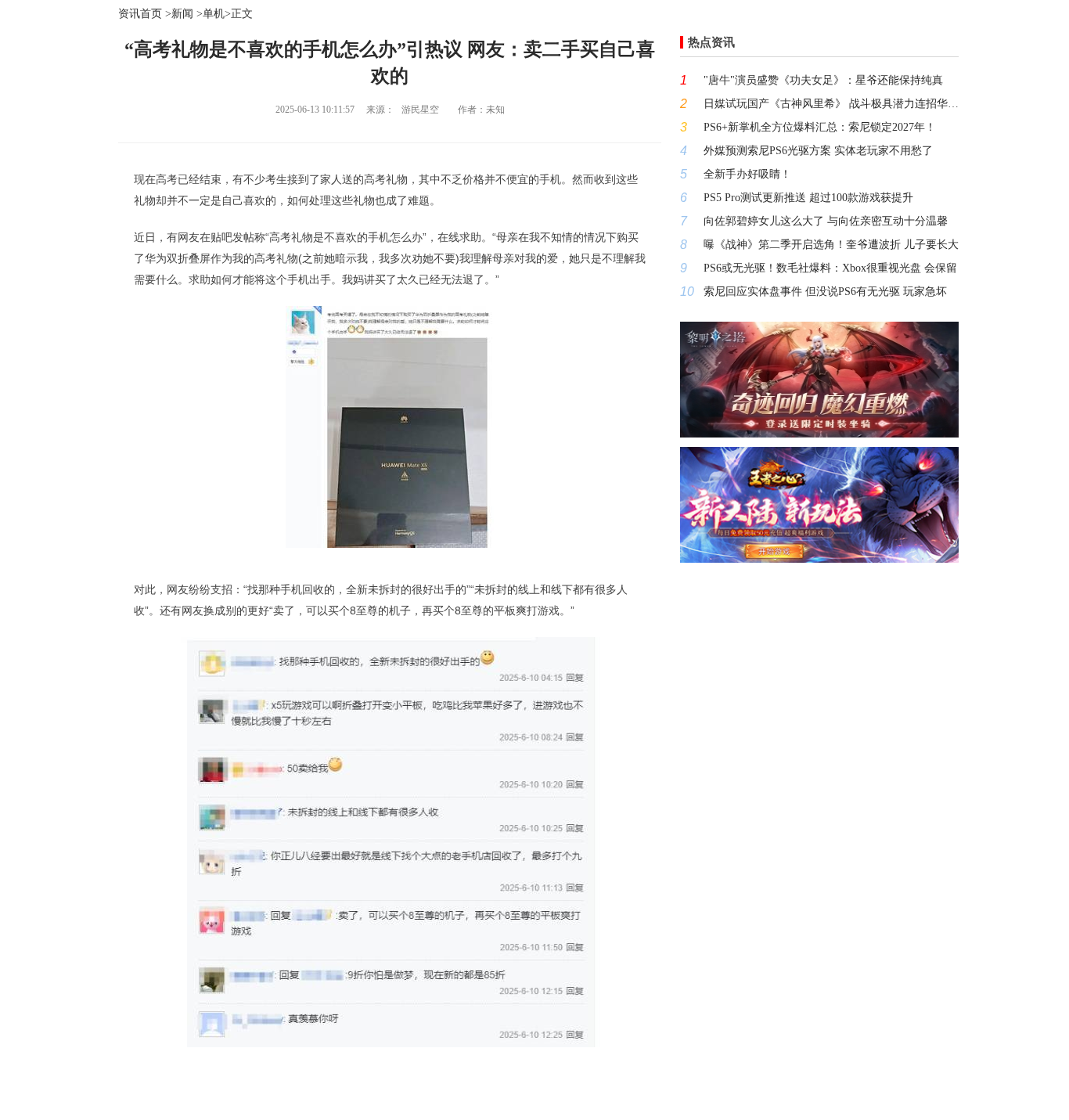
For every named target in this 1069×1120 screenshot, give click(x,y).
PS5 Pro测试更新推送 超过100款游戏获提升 (808, 197)
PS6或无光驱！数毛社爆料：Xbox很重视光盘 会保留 (830, 268)
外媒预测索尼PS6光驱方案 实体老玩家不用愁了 (818, 151)
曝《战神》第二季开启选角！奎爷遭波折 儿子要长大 (831, 244)
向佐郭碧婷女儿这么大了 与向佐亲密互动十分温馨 (826, 221)
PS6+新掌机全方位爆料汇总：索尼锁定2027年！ (820, 127)
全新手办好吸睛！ (747, 174)
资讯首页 (140, 14)
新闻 (182, 14)
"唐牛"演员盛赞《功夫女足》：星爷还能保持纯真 (823, 80)
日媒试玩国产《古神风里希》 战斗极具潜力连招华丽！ (831, 104)
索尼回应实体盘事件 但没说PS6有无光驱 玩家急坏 (825, 291)
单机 (214, 14)
